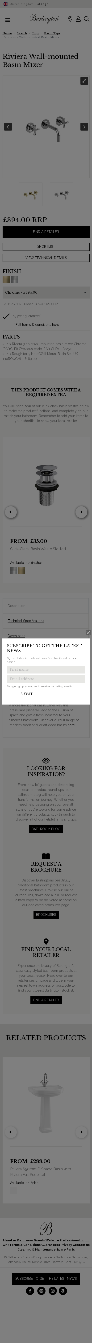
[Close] (88, 632)
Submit (27, 694)
